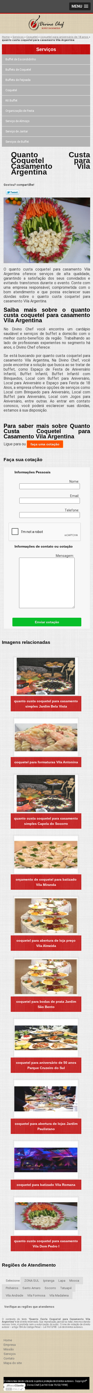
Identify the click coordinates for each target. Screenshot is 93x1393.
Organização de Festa (19, 111)
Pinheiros (12, 1288)
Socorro (50, 1288)
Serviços (46, 49)
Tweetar (12, 192)
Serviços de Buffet (17, 141)
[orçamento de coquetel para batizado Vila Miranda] (46, 854)
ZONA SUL (31, 1280)
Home (8, 1340)
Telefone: (72, 510)
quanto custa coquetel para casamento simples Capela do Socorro (46, 821)
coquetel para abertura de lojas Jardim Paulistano (46, 1126)
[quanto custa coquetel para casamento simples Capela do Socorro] (46, 793)
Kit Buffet (11, 100)
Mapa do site (13, 1363)
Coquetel (11, 90)
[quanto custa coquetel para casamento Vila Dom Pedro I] (46, 1216)
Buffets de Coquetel (18, 69)
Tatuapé (66, 1288)
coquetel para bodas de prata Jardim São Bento (46, 1004)
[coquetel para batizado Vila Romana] (46, 1160)
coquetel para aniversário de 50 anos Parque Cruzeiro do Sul (46, 1065)
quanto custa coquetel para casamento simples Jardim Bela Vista (46, 703)
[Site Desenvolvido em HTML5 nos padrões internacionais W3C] (14, 1389)
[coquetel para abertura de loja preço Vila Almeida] (46, 915)
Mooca (74, 1280)
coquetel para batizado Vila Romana (46, 1185)
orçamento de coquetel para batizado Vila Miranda (46, 882)
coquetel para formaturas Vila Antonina (46, 762)
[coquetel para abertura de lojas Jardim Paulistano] (46, 1099)
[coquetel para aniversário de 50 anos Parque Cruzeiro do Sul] (46, 1038)
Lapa (61, 1280)
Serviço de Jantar (16, 131)
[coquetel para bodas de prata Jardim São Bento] (46, 977)
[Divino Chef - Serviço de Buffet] (46, 23)
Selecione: (13, 1280)
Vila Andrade (14, 1295)
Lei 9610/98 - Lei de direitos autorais (63, 1327)
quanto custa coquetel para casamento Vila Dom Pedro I (46, 1243)
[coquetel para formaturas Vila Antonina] (46, 737)
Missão (9, 1349)
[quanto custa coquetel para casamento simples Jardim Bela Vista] (46, 676)
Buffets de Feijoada (18, 80)
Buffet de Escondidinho (20, 59)
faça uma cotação (45, 444)
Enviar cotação (47, 622)
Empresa (10, 1345)
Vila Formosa (36, 1295)
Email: (75, 496)
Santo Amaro (31, 1288)
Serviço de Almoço (17, 121)
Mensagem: (65, 556)
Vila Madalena (59, 1295)
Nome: (74, 481)
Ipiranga (48, 1280)
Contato (9, 1358)
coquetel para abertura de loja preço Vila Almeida (46, 943)
